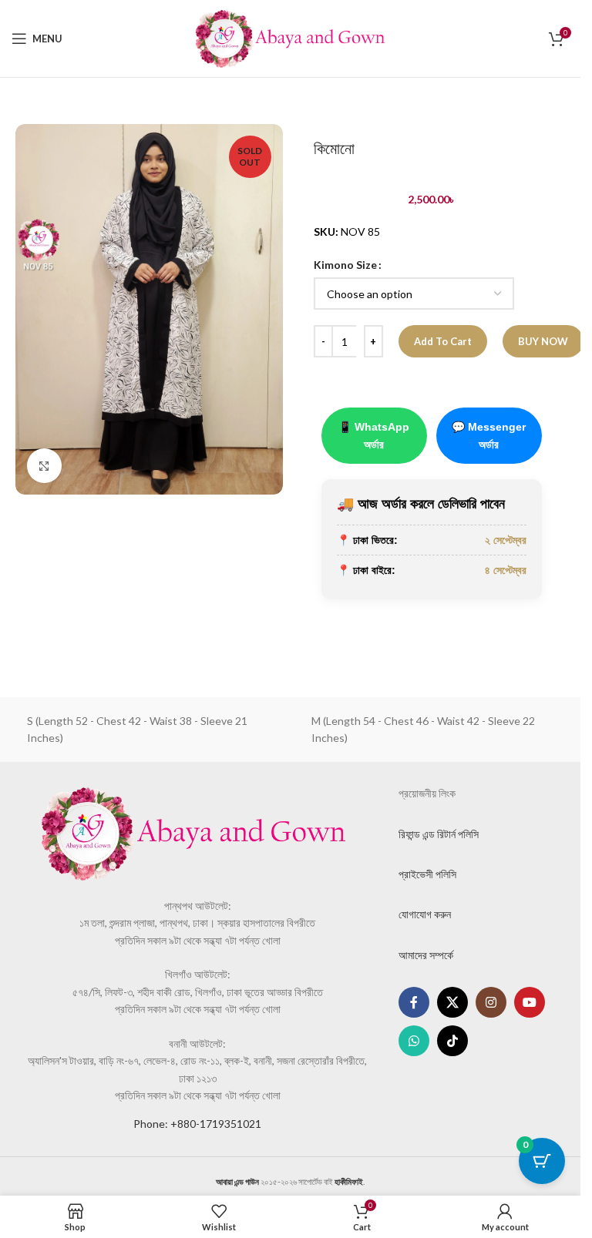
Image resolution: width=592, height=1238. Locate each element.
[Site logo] (290, 37)
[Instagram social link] (491, 1002)
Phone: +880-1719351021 (197, 1123)
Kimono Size (345, 264)
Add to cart (443, 341)
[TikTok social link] (452, 1040)
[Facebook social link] (414, 1002)
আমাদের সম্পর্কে (426, 954)
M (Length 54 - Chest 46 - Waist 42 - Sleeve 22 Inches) (423, 729)
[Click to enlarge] (44, 465)
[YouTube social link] (529, 1002)
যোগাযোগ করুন (425, 914)
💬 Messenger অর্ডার (489, 435)
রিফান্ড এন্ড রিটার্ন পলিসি (439, 833)
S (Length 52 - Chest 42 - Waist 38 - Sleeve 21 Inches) (137, 729)
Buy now (543, 341)
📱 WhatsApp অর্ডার (373, 435)
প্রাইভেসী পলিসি (427, 874)
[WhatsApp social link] (414, 1040)
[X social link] (452, 1002)
